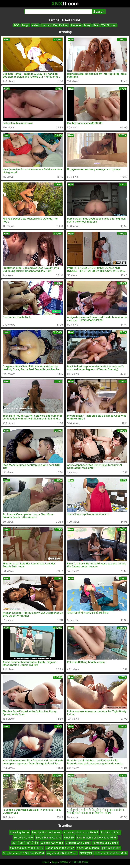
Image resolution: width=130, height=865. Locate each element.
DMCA (64, 862)
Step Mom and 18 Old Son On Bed (23, 853)
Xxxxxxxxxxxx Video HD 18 (26, 848)
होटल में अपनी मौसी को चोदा (25, 842)
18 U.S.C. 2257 (79, 862)
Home (45, 862)
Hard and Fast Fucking (54, 25)
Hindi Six (69, 837)
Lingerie (76, 25)
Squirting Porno (19, 832)
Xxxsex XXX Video (52, 842)
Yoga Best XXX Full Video (62, 853)
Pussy (87, 25)
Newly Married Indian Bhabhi (81, 832)
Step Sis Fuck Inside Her (46, 832)
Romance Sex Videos (105, 842)
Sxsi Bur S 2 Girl (110, 832)
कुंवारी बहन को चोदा (111, 848)
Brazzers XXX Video (78, 842)
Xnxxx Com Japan (88, 848)
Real (95, 25)
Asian (35, 25)
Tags (55, 862)
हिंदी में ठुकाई (86, 853)
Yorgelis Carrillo (23, 837)
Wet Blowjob (108, 25)
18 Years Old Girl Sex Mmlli (110, 853)
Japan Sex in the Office (60, 848)
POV (16, 25)
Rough (25, 25)
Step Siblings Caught (48, 837)
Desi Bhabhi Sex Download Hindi (97, 837)
